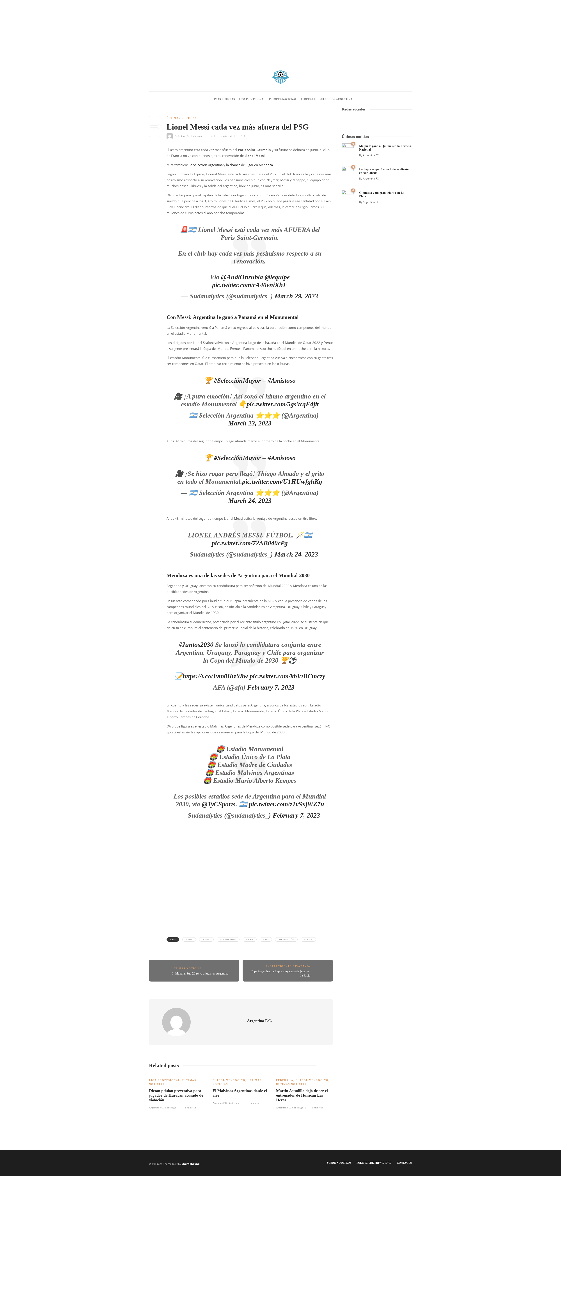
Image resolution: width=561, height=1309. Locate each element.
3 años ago (196, 136)
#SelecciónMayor (237, 380)
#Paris (249, 939)
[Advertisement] (280, 30)
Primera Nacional (283, 99)
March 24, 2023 (296, 554)
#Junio (206, 939)
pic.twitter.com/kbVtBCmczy (287, 676)
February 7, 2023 (271, 687)
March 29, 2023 (296, 296)
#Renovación (286, 939)
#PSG (265, 939)
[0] (348, 149)
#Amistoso (282, 380)
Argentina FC (371, 155)
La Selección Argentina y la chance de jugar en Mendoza (231, 165)
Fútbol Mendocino (229, 1080)
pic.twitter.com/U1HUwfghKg (282, 481)
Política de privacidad (374, 1162)
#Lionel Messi (228, 939)
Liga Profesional (252, 99)
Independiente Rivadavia (288, 966)
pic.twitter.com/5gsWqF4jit (283, 404)
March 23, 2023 (250, 423)
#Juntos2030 (196, 644)
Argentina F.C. (182, 136)
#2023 (189, 939)
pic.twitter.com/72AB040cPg (250, 543)
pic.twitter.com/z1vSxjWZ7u (286, 804)
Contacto (404, 1162)
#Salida (308, 939)
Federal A (308, 99)
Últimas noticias (222, 99)
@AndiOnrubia (242, 277)
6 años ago (170, 1107)
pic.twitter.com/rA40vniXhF (249, 284)
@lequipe (277, 277)
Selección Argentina (336, 99)
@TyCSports (219, 804)
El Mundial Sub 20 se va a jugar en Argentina (200, 973)
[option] (177, 1091)
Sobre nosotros (339, 1162)
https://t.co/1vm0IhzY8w (215, 676)
